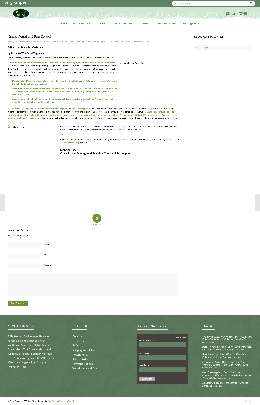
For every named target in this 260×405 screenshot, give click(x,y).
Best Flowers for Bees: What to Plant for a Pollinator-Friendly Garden (224, 356)
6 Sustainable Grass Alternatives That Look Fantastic (225, 384)
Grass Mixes (15, 349)
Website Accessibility (85, 368)
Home (63, 23)
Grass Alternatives (165, 23)
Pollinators (137, 42)
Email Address (146, 340)
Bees (34, 42)
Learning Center (191, 23)
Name (46, 244)
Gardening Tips (69, 42)
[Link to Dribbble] (250, 401)
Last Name (144, 365)
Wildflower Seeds (18, 345)
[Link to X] (245, 401)
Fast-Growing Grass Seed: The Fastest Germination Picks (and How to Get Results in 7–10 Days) (226, 375)
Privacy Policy (80, 359)
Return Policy (80, 354)
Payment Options (82, 363)
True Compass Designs (56, 401)
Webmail (70, 401)
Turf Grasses (30, 349)
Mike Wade (149, 42)
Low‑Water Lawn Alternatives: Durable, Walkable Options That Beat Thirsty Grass (225, 363)
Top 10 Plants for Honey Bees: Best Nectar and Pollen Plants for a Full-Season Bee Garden (227, 338)
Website (47, 265)
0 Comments (24, 42)
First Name (144, 353)
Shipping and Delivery (85, 350)
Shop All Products (83, 23)
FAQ (75, 345)
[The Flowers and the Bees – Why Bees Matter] (2, 202)
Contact (77, 336)
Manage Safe (68, 150)
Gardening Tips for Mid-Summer (88, 42)
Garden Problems (56, 42)
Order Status (80, 340)
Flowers (103, 23)
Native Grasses (42, 345)
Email (46, 255)
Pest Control (119, 42)
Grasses (144, 23)
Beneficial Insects (43, 42)
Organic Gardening (107, 42)
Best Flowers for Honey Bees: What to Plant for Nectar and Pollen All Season (227, 348)
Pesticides (128, 42)
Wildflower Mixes (124, 23)
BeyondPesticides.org (69, 142)
